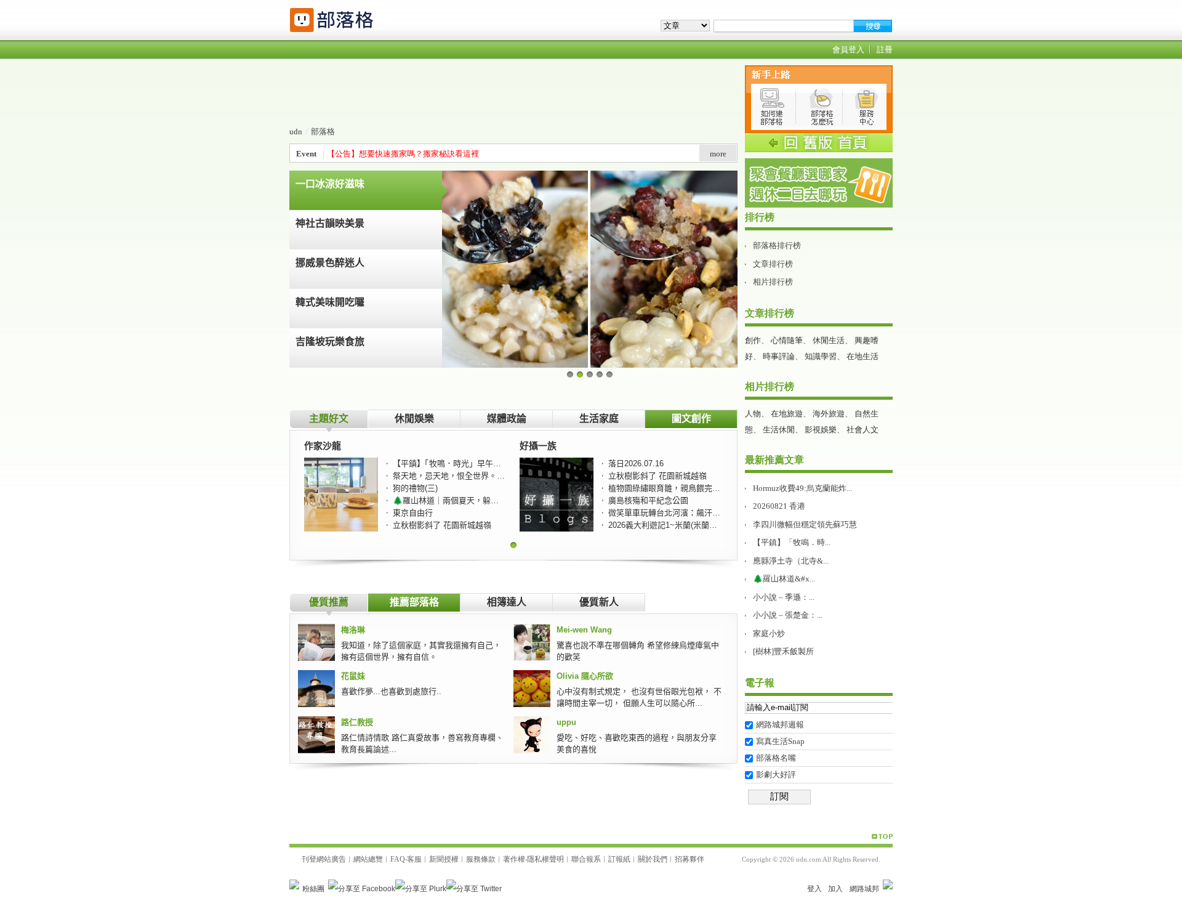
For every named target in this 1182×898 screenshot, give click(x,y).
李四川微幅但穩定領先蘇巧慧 (805, 524)
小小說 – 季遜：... (783, 597)
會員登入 (848, 49)
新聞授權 (444, 859)
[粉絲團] (294, 884)
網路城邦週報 (780, 724)
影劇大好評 (776, 774)
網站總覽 (368, 859)
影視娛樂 (821, 429)
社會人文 (862, 429)
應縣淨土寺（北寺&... (791, 560)
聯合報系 (586, 859)
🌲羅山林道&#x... (784, 578)
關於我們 (652, 859)
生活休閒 (779, 429)
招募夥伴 (689, 859)
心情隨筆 (787, 340)
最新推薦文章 (774, 460)
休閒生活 (829, 340)
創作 (753, 340)
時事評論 (779, 356)
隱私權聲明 (545, 859)
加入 (835, 888)
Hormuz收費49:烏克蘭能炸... (802, 488)
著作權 (514, 859)
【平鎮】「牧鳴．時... (791, 542)
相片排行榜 (773, 281)
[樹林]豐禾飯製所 (783, 651)
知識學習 (821, 356)
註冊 (885, 49)
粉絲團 (313, 888)
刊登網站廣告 (324, 859)
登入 (814, 888)
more (718, 153)
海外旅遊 (829, 413)
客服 (414, 859)
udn (295, 131)
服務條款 (481, 859)
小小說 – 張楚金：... (787, 615)
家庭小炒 (769, 633)
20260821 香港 (779, 506)
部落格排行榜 (777, 245)
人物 (753, 413)
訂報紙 (619, 859)
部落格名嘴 (776, 757)
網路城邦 (864, 888)
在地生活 (862, 356)
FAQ (397, 859)
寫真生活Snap (780, 741)
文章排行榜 (773, 264)
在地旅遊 (787, 413)
